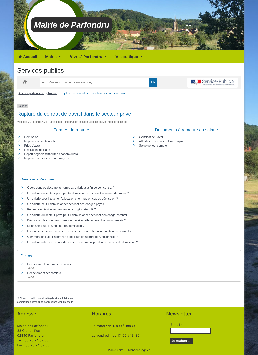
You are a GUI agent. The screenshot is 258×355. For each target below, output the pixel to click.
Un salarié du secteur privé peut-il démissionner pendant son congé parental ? (78, 215)
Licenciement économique (44, 273)
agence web (56, 302)
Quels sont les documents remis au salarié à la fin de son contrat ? (71, 187)
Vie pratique (126, 56)
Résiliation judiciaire (37, 149)
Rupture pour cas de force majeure (47, 158)
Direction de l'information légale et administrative (46, 298)
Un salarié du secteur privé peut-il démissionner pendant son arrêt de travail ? (78, 193)
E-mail (176, 325)
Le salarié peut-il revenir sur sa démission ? (55, 225)
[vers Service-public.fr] (212, 83)
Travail (52, 93)
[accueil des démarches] (24, 81)
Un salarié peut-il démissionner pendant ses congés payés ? (66, 204)
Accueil (30, 56)
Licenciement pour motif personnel (49, 264)
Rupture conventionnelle (40, 141)
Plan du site (115, 350)
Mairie (51, 56)
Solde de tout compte (153, 145)
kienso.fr (68, 302)
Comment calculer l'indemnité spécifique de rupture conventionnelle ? (72, 236)
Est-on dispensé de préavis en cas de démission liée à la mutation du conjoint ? (79, 231)
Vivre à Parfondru (86, 56)
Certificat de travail (151, 137)
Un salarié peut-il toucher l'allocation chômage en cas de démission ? (72, 198)
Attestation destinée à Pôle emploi (161, 141)
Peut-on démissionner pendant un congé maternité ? (61, 209)
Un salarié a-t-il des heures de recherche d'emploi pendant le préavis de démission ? (82, 242)
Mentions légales (139, 350)
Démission (31, 137)
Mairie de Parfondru (71, 24)
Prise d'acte (32, 145)
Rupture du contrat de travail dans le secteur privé (93, 93)
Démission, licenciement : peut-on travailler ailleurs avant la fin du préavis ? (76, 220)
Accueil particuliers (31, 93)
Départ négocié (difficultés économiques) (51, 154)
